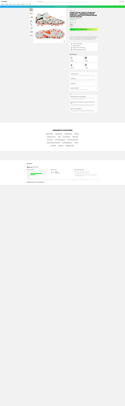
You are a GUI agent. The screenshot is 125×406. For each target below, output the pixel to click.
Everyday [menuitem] (18, 4)
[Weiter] (64, 41)
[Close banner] (123, 6)
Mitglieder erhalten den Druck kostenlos (79, 47)
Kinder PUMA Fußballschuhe (67, 142)
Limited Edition (53, 145)
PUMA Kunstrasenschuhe (70, 145)
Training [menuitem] (10, 4)
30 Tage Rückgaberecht (76, 45)
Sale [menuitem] (27, 4)
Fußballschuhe (61, 145)
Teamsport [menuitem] (23, 4)
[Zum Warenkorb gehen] (122, 1)
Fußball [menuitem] (2, 4)
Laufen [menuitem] (14, 4)
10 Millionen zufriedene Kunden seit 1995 (79, 49)
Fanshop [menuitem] (6, 4)
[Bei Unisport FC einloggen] (120, 1)
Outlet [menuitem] (30, 4)
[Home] (4, 1)
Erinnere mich (83, 29)
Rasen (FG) (76, 142)
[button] (31, 13)
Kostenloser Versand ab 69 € (77, 43)
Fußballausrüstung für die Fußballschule (53, 142)
